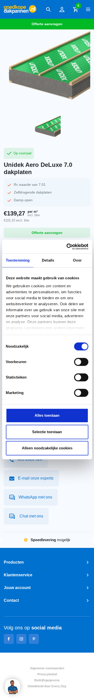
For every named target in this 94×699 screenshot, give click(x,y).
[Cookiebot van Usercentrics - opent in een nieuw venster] (67, 246)
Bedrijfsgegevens (47, 680)
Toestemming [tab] (18, 260)
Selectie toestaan (47, 432)
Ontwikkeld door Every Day (47, 686)
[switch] (81, 362)
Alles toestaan (47, 415)
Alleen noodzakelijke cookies (47, 448)
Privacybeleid (47, 674)
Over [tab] (77, 260)
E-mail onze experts (35, 478)
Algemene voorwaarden (47, 668)
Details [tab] (48, 260)
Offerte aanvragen (47, 24)
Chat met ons (31, 516)
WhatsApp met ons (35, 497)
